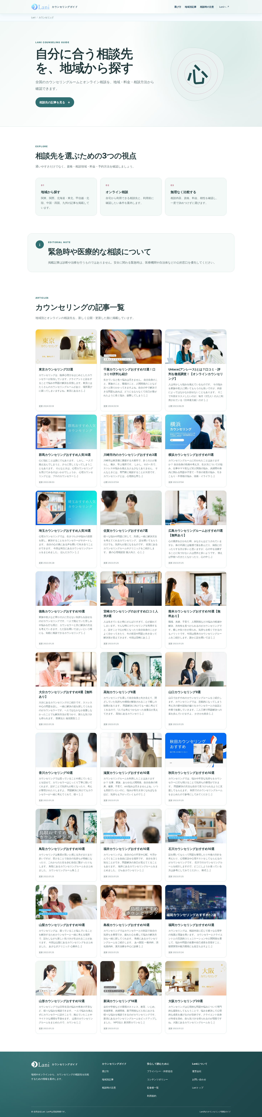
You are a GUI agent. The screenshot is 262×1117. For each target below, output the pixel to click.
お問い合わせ (199, 1079)
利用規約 (151, 1096)
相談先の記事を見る (54, 102)
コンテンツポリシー (157, 1079)
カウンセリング (46, 17)
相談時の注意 (207, 6)
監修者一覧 (153, 1087)
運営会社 (196, 1071)
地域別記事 (190, 6)
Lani (33, 17)
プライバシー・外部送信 (160, 1071)
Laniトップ (197, 1087)
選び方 (177, 6)
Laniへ (224, 6)
